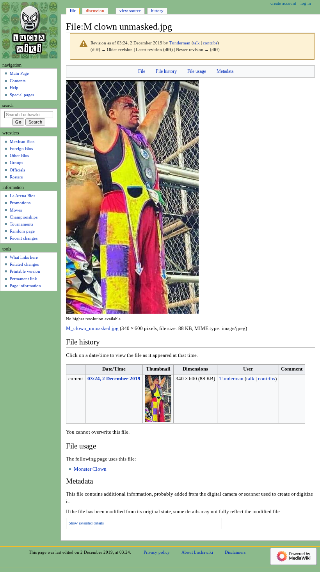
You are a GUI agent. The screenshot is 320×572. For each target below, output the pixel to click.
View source (130, 10)
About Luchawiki (197, 552)
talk (196, 43)
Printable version (25, 271)
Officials (17, 170)
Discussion (95, 10)
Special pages (22, 94)
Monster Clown (90, 469)
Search (8, 105)
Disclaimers (235, 552)
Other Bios (19, 155)
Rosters (16, 177)
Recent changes (23, 238)
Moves (16, 210)
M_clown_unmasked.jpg (92, 328)
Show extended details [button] (86, 523)
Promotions (20, 202)
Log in (305, 3)
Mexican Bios (22, 141)
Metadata (225, 71)
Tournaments (21, 224)
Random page (22, 231)
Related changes (24, 264)
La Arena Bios (22, 195)
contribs (210, 43)
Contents (17, 80)
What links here (24, 257)
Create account (283, 3)
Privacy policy (157, 552)
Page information (25, 285)
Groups (16, 162)
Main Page (19, 73)
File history (166, 71)
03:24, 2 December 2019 (113, 378)
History (157, 10)
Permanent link (23, 278)
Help (14, 87)
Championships (23, 217)
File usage (196, 71)
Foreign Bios (21, 148)
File (141, 71)
